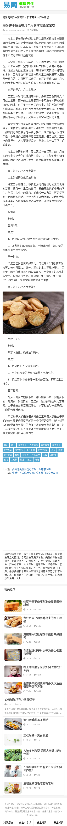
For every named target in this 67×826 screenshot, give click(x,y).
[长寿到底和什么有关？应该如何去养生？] (13, 771)
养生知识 (8, 449)
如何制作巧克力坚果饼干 (19, 699)
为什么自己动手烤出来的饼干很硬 (42, 619)
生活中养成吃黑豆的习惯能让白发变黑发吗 (35, 472)
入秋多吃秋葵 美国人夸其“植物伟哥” (42, 752)
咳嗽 (60, 449)
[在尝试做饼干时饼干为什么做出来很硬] (13, 655)
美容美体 (30, 449)
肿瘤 (22, 459)
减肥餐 (53, 454)
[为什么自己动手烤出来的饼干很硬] (13, 622)
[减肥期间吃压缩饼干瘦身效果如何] (13, 639)
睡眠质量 (36, 454)
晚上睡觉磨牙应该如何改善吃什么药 (42, 669)
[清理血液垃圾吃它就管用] (13, 788)
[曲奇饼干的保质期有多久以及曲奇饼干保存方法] (13, 688)
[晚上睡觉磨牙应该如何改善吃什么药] (13, 671)
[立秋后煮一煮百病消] (13, 739)
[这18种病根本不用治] (13, 724)
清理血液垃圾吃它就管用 (38, 783)
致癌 (29, 459)
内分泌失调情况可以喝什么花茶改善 (31, 469)
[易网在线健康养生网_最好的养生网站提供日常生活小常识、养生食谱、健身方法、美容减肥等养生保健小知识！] (19, 4)
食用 (6, 459)
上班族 (14, 459)
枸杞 (37, 459)
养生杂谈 (44, 17)
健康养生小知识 (49, 811)
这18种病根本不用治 (35, 719)
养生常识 (19, 449)
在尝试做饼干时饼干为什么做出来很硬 (42, 652)
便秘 (17, 454)
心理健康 (8, 454)
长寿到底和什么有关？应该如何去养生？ (42, 768)
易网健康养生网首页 (13, 17)
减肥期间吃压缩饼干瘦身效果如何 (42, 636)
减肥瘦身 (45, 445)
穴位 (45, 454)
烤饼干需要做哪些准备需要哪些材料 (42, 603)
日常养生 (32, 17)
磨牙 (6, 445)
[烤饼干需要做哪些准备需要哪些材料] (13, 606)
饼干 (13, 445)
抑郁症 (25, 454)
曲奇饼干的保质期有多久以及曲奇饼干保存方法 (42, 685)
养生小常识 (43, 449)
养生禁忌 (34, 445)
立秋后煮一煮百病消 (35, 735)
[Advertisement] (33, 513)
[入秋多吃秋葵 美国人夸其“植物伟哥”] (13, 755)
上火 (53, 449)
